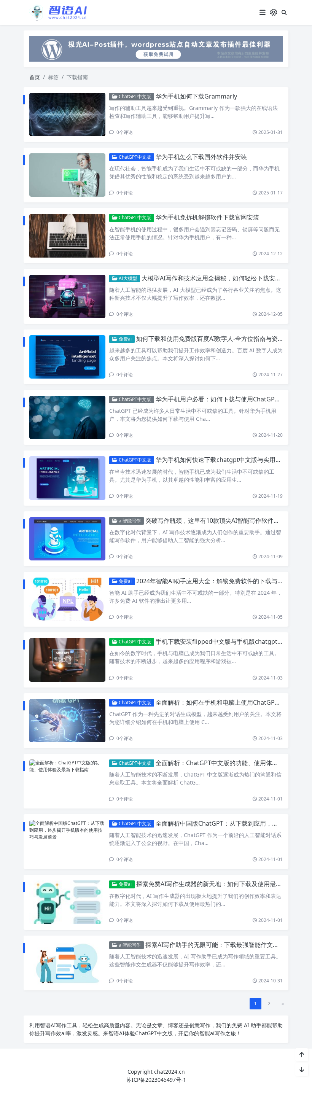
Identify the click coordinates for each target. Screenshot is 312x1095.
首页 (34, 77)
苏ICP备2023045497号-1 (156, 1079)
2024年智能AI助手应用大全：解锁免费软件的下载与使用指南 (219, 581)
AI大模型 (127, 278)
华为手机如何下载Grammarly (196, 96)
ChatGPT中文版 (134, 96)
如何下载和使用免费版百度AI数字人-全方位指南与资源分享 (216, 338)
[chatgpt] (156, 48)
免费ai (125, 339)
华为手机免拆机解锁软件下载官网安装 (207, 217)
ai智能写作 (129, 520)
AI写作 (59, 1025)
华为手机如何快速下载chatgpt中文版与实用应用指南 (228, 459)
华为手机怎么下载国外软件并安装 (201, 157)
